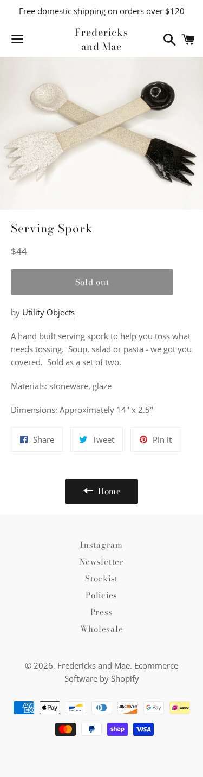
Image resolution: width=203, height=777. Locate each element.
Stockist (101, 578)
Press (101, 612)
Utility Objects (48, 312)
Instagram (101, 545)
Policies (101, 595)
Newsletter (101, 561)
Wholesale (101, 629)
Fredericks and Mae (101, 39)
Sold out (92, 282)
